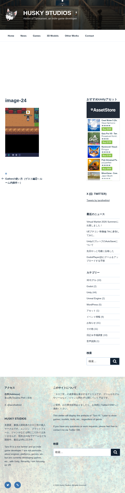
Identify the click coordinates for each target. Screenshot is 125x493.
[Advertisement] (62, 66)
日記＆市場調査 (95, 335)
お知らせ (91, 323)
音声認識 (91, 341)
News (24, 35)
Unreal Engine (94, 298)
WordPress (92, 304)
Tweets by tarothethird (98, 200)
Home (11, 35)
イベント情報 (93, 317)
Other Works (72, 35)
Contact (89, 35)
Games (37, 35)
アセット (91, 310)
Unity (89, 292)
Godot (90, 286)
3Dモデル (91, 280)
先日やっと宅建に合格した (100, 251)
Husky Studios (47, 13)
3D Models (53, 35)
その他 (90, 329)
